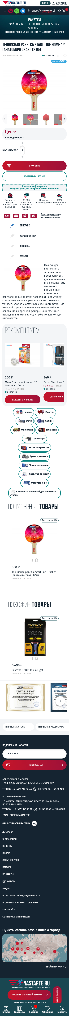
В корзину (34, 165)
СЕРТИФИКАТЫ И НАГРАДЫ (16, 917)
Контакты (8, 874)
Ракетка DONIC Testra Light (27, 670)
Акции (5, 888)
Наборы (28, 412)
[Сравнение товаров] (54, 10)
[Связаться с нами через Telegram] (23, 10)
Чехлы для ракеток (39, 447)
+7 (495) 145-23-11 (23, 809)
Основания (27, 429)
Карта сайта (9, 910)
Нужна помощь (57, 995)
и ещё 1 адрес (46, 12)
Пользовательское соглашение (20, 903)
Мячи (29, 421)
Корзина (33, 1012)
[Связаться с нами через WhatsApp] (17, 10)
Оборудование (39, 482)
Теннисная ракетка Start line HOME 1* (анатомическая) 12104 (34, 574)
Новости (7, 846)
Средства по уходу (39, 474)
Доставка (7, 832)
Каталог (6, 867)
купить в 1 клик (34, 176)
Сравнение (20, 1012)
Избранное (47, 1012)
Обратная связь (11, 860)
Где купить (8, 881)
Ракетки (49, 412)
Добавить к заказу (22, 399)
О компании (9, 839)
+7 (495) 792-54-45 (22, 789)
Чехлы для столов (38, 465)
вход (45, 3)
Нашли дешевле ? (14, 137)
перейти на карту (54, 967)
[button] (64, 119)
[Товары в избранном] (59, 10)
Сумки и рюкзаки (39, 456)
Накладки (51, 429)
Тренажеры (39, 438)
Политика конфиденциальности (21, 896)
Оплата (6, 853)
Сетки (48, 421)
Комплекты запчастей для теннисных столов (33, 493)
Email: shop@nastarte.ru (17, 815)
